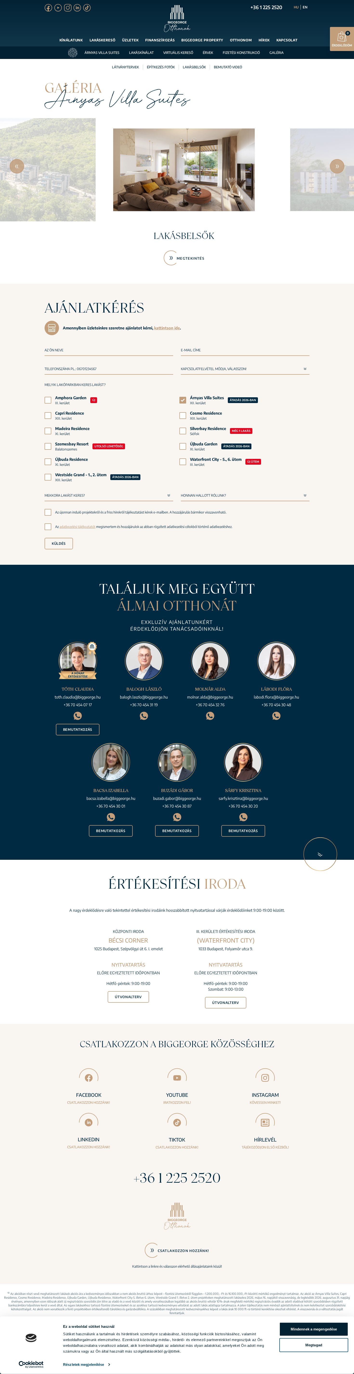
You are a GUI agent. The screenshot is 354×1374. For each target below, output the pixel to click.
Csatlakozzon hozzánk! (183, 1251)
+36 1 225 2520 (266, 7)
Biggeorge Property (202, 40)
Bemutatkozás (77, 729)
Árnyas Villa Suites (102, 53)
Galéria (276, 53)
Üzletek (130, 40)
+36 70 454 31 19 (144, 704)
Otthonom (241, 40)
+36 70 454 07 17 (78, 704)
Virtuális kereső (178, 53)
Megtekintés (183, 258)
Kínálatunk (71, 40)
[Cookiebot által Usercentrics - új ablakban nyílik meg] (31, 1364)
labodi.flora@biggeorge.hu (276, 697)
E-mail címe (191, 350)
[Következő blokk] (320, 854)
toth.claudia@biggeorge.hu (78, 697)
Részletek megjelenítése (83, 1364)
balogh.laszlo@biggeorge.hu (144, 697)
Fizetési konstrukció (241, 53)
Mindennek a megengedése (314, 1329)
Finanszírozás (160, 40)
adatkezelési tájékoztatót (77, 527)
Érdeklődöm (342, 39)
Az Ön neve (54, 350)
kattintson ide (167, 328)
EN (305, 7)
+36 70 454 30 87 (177, 806)
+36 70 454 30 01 (110, 806)
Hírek (264, 40)
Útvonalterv (128, 997)
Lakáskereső (103, 40)
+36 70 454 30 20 (243, 806)
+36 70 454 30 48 (276, 704)
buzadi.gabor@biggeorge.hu (177, 798)
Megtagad (313, 1345)
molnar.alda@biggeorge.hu (210, 697)
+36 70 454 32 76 (210, 704)
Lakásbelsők (194, 67)
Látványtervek (125, 67)
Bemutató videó (228, 67)
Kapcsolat (286, 40)
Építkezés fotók (161, 67)
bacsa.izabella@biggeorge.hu (110, 798)
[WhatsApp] (77, 716)
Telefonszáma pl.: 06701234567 (71, 369)
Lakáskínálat (141, 53)
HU (296, 7)
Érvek (208, 53)
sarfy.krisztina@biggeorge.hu (243, 798)
